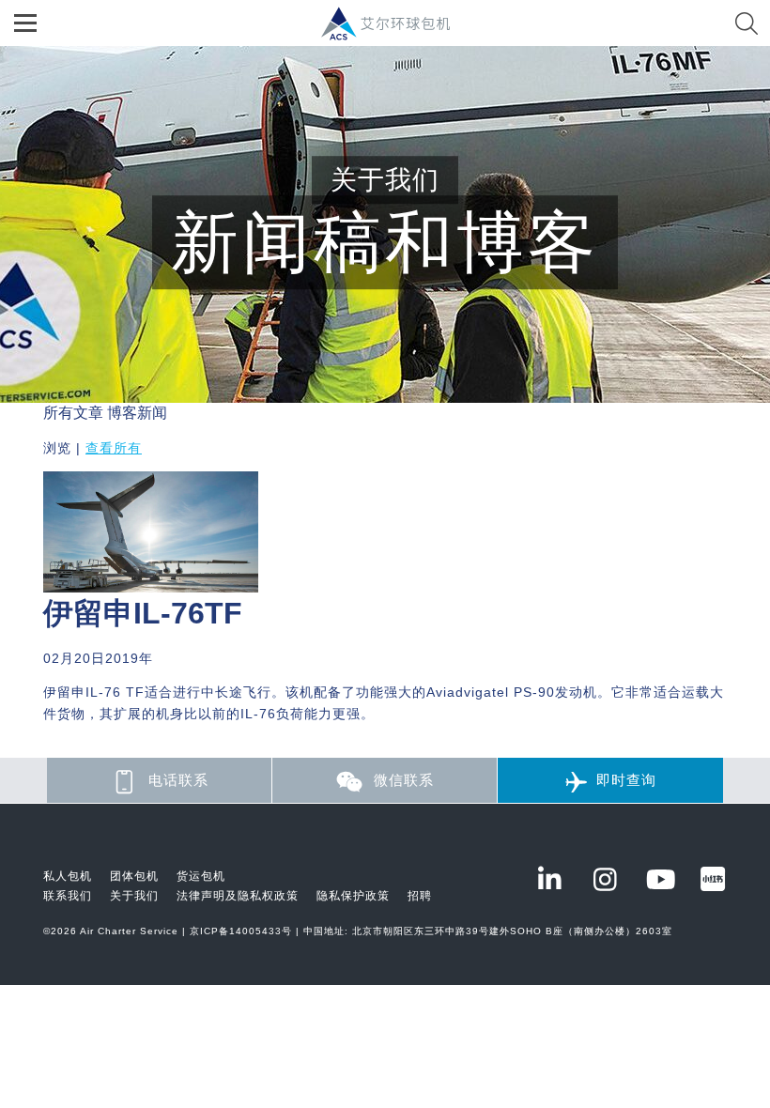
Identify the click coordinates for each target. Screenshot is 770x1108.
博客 (122, 413)
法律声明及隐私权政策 (238, 895)
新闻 (152, 413)
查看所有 (113, 447)
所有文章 (73, 413)
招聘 (420, 895)
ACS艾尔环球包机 (395, 33)
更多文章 (73, 747)
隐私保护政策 (353, 895)
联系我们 (67, 895)
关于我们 (134, 895)
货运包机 (201, 876)
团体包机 (134, 876)
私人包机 (67, 876)
